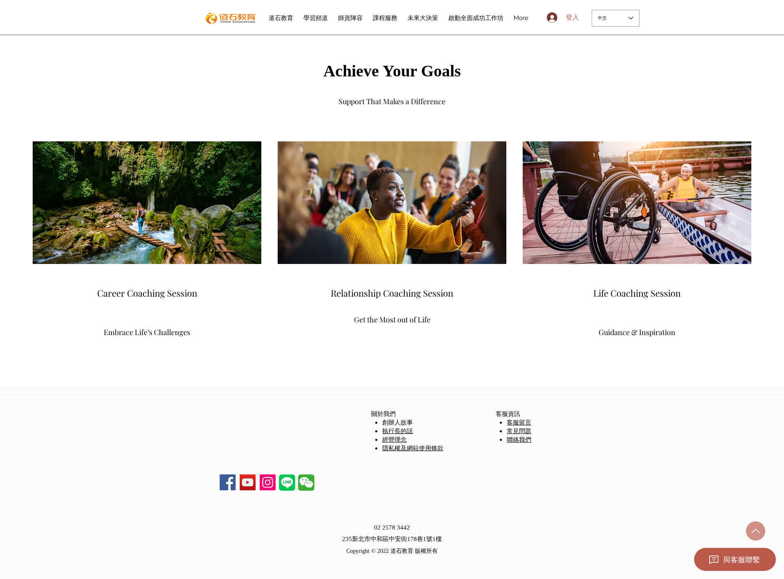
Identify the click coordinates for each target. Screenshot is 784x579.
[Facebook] (228, 482)
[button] (306, 482)
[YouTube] (248, 482)
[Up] (755, 531)
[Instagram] (268, 482)
